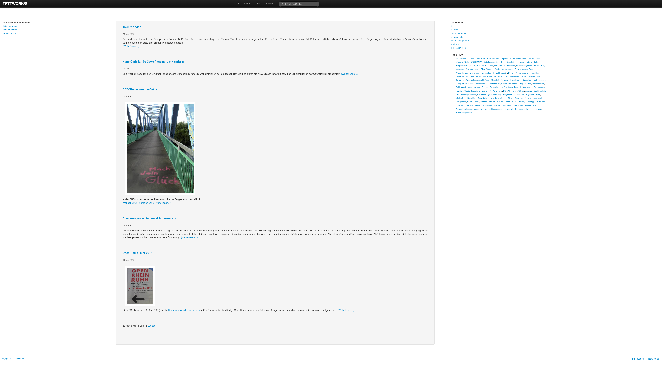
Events (487, 108)
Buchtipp (530, 101)
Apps (487, 80)
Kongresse (477, 108)
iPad (538, 94)
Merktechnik (475, 72)
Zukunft (500, 101)
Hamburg (521, 101)
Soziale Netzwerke (509, 83)
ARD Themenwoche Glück (140, 89)
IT (501, 61)
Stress (507, 101)
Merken (485, 90)
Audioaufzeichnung (464, 108)
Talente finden (132, 27)
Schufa (477, 87)
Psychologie (506, 58)
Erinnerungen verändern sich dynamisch (149, 218)
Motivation (512, 90)
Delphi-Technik (540, 90)
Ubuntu (502, 65)
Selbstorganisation (491, 61)
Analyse (528, 90)
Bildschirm (471, 98)
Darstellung (514, 80)
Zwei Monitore (481, 83)
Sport (510, 87)
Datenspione (518, 105)
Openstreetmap (472, 69)
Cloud (466, 61)
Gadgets (460, 83)
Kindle (476, 101)
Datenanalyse (539, 87)
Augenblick (538, 98)
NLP (528, 108)
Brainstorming (10, 33)
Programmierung (495, 76)
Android (480, 80)
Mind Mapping (10, 25)
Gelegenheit (461, 101)
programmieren (458, 47)
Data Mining (527, 87)
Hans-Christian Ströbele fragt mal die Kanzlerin (153, 61)
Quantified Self (462, 76)
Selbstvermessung (478, 76)
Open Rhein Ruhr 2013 (137, 253)
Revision (459, 90)
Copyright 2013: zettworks (12, 358)
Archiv (269, 3)
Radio (469, 101)
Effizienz (489, 65)
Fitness (485, 87)
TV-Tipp (460, 105)
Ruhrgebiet (508, 108)
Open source (496, 108)
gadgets (455, 44)
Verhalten (517, 58)
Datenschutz (494, 83)
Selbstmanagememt (464, 112)
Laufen (504, 87)
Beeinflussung (528, 58)
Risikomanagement (524, 65)
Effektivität (469, 105)
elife (496, 65)
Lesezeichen (500, 98)
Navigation (460, 69)
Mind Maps (481, 58)
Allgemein (530, 94)
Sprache (528, 98)
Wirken (478, 105)
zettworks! (15, 3)
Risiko (536, 65)
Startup (528, 83)
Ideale (470, 87)
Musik (538, 58)
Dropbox (459, 61)
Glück (463, 87)
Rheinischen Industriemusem (184, 310)
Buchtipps (469, 83)
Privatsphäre (541, 101)
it (451, 25)
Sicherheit (495, 80)
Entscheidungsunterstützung (489, 94)
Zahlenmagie (501, 72)
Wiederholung (534, 76)
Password (520, 61)
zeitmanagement (459, 33)
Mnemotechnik (10, 29)
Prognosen (507, 94)
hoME (236, 3)
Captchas (519, 98)
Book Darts (482, 98)
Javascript (460, 80)
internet (454, 29)
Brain (531, 69)
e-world (517, 94)
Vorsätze (490, 69)
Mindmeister (461, 98)
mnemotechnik (458, 36)
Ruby (543, 65)
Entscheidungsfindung (466, 94)
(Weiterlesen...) (131, 46)
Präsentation (526, 80)
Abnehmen (497, 90)
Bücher (511, 98)
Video (471, 58)
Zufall (514, 101)
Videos (521, 90)
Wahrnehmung (462, 72)
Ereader (483, 101)
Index (247, 3)
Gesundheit (494, 87)
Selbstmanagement (504, 69)
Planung (491, 101)
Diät (504, 90)
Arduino (522, 108)
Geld (458, 87)
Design (511, 72)
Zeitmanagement (512, 76)
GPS (483, 69)
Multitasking (487, 105)
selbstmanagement (460, 40)
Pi (490, 90)
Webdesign (471, 80)
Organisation (476, 61)
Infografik (534, 72)
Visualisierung (522, 72)
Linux (472, 65)
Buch (535, 80)
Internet (497, 105)
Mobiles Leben (531, 105)
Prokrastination (521, 69)
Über (258, 3)
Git (523, 94)
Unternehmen (538, 83)
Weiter (151, 325)
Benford (517, 87)
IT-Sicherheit (509, 61)
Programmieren (462, 65)
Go (515, 108)
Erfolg (520, 83)
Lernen (524, 76)
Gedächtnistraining (472, 90)
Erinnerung (536, 108)
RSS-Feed (653, 358)
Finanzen (511, 65)
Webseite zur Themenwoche (138, 202)
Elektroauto (506, 105)
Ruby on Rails (532, 61)
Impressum (637, 358)
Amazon (480, 65)
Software (504, 80)
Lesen (491, 98)
